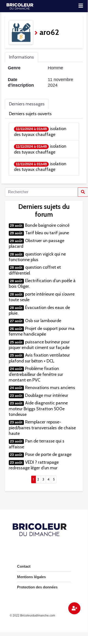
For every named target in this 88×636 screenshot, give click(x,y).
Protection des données (37, 587)
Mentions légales (31, 577)
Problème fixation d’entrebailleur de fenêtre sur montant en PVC (36, 374)
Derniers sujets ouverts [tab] (30, 113)
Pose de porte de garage (48, 454)
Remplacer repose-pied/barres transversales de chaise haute (42, 427)
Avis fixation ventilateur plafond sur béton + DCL (39, 357)
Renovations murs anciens (50, 387)
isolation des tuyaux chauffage (40, 131)
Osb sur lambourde (43, 320)
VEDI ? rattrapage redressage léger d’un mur (34, 465)
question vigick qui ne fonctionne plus (37, 256)
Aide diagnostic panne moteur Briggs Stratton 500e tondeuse (38, 408)
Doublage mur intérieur (46, 395)
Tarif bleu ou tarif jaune (47, 233)
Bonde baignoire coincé (47, 225)
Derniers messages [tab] (27, 104)
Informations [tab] (21, 57)
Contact (23, 566)
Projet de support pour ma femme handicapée (42, 331)
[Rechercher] (83, 192)
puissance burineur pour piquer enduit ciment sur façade (39, 344)
